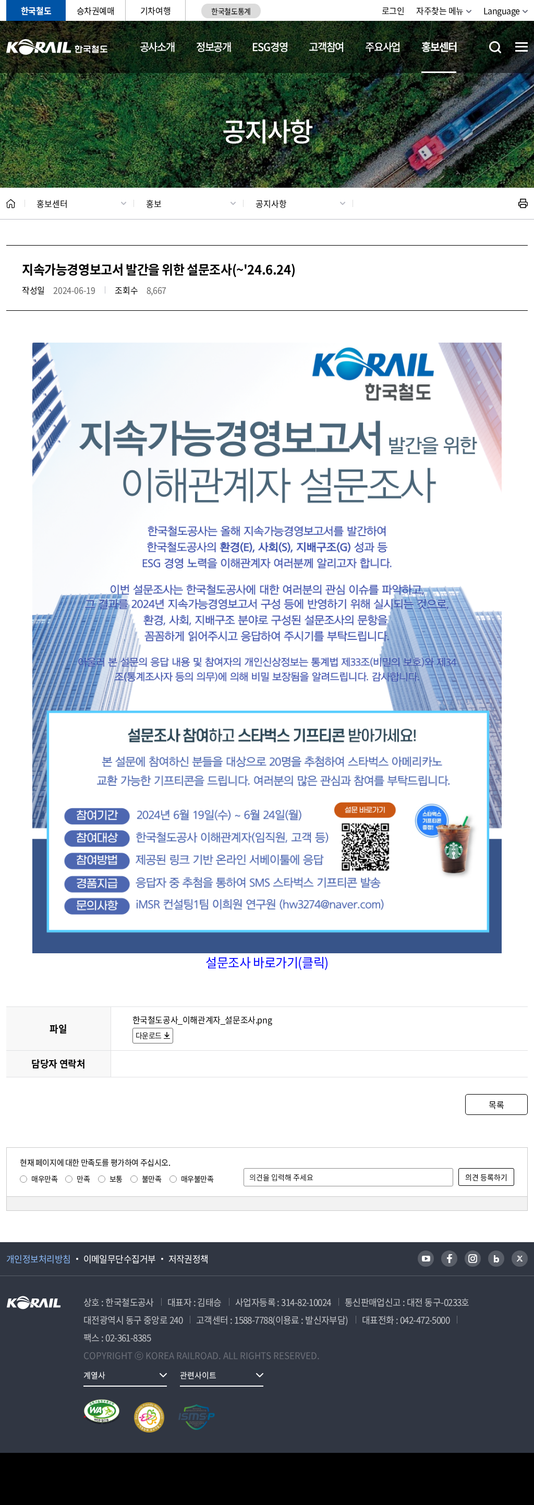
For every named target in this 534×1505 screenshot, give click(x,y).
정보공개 (213, 46)
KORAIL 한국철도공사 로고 (57, 47)
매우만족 (44, 1178)
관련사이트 (198, 1375)
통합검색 (495, 47)
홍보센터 (438, 46)
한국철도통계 (230, 11)
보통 (116, 1178)
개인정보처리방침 (38, 1259)
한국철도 (36, 10)
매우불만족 (197, 1178)
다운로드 (149, 1035)
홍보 (154, 203)
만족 (83, 1178)
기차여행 (155, 10)
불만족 (152, 1178)
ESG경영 (269, 46)
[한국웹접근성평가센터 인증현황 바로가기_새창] (101, 1417)
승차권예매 (96, 10)
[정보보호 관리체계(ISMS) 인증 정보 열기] (196, 1417)
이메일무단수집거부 (119, 1259)
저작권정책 (188, 1259)
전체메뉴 (521, 47)
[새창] (426, 1259)
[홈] (10, 203)
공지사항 (271, 203)
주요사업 (382, 46)
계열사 (94, 1375)
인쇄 (523, 203)
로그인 (393, 10)
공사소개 (157, 46)
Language (501, 10)
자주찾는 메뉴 (440, 10)
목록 (496, 1104)
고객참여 (326, 46)
